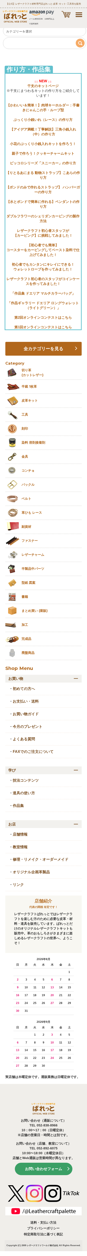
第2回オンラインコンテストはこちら (43, 317)
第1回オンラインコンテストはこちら (43, 327)
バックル (28, 484)
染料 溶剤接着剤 (33, 442)
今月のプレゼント (27, 727)
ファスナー (30, 541)
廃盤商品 (28, 653)
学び (12, 770)
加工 (25, 625)
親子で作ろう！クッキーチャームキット (43, 153)
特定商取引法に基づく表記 (43, 1234)
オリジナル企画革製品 (31, 872)
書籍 (25, 597)
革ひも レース (32, 512)
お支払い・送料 (26, 701)
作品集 (18, 806)
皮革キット (30, 400)
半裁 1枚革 (29, 386)
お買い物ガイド (26, 714)
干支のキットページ (43, 86)
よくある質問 (24, 739)
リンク (18, 885)
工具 (25, 414)
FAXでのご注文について (33, 752)
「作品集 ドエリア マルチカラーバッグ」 (43, 293)
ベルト (26, 498)
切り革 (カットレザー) (32, 372)
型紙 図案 (28, 583)
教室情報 (20, 847)
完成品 (26, 639)
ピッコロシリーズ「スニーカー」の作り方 (43, 163)
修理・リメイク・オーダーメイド (40, 859)
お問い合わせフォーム (43, 1169)
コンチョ (28, 470)
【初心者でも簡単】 (43, 245)
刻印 (25, 428)
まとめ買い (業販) (35, 611)
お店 (12, 824)
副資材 (26, 527)
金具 (25, 456)
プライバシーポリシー (43, 1228)
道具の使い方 (24, 793)
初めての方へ (24, 689)
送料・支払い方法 (43, 1222)
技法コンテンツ (26, 780)
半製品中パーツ (33, 569)
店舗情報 (20, 834)
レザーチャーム (33, 555)
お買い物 (15, 678)
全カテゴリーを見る (43, 348)
